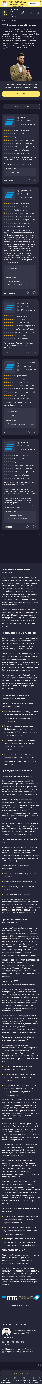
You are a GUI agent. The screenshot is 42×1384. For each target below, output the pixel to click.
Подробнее (34, 4)
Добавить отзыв (21, 106)
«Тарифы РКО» (19, 1050)
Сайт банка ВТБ (21, 1373)
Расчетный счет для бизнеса (14, 12)
